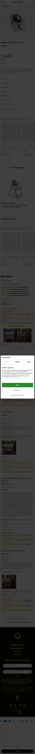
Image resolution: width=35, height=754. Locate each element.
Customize (16, 390)
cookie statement (24, 376)
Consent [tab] (6, 362)
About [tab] (29, 362)
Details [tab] (17, 362)
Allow (17, 385)
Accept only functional (17, 395)
